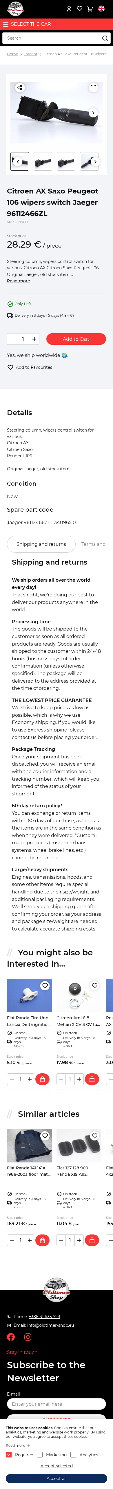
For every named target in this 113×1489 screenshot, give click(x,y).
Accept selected (57, 1465)
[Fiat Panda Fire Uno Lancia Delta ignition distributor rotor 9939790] (29, 995)
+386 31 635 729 (44, 1316)
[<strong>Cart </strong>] (89, 8)
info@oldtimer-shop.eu (50, 1325)
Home (12, 54)
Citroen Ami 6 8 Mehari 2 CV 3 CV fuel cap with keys (79, 1024)
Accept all (57, 1478)
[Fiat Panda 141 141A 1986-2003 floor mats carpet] (29, 1145)
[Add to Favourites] (45, 985)
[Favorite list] (79, 8)
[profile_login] (69, 8)
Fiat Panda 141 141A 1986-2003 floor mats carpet (28, 1174)
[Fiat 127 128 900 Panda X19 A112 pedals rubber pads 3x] (79, 1145)
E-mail (13, 1394)
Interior (30, 54)
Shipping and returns (41, 544)
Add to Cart (76, 339)
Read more (18, 280)
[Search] (105, 38)
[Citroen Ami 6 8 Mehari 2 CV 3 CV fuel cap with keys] (79, 995)
